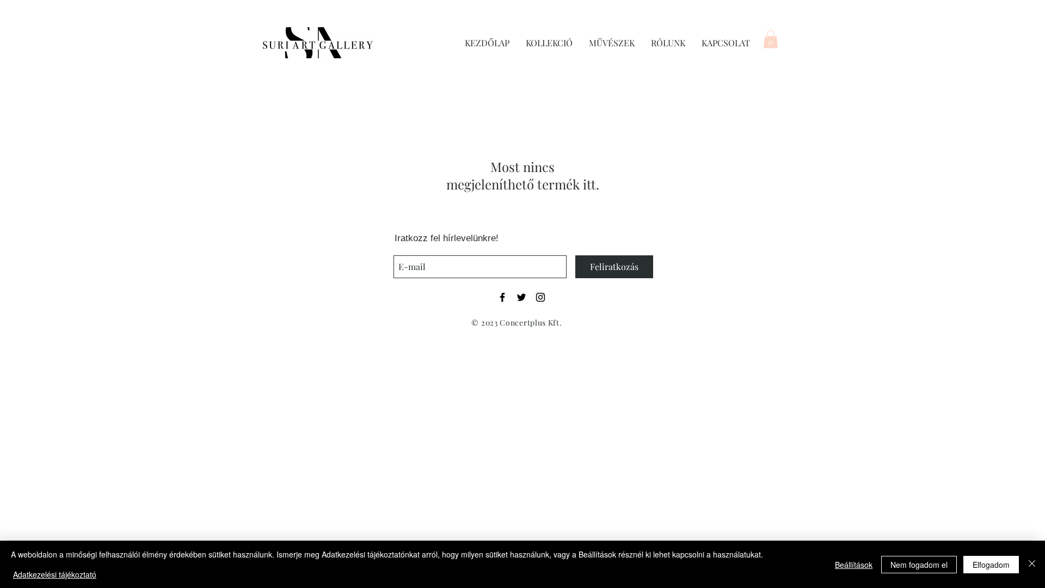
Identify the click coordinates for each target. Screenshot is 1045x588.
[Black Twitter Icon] (521, 297)
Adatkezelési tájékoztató (54, 574)
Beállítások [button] (853, 564)
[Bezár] (1031, 564)
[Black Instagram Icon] (540, 297)
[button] (770, 39)
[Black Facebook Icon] (502, 297)
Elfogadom (991, 564)
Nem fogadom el (919, 564)
